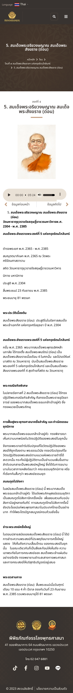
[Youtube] (47, 668)
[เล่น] (9, 195)
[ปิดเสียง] (39, 195)
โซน (41, 59)
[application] (30, 195)
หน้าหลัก (31, 59)
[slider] (25, 195)
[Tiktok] (15, 668)
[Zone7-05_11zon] (36, 152)
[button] (66, 16)
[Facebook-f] (26, 668)
